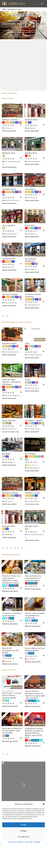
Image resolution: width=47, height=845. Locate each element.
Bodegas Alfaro (31, 120)
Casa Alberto (30, 189)
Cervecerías (40, 255)
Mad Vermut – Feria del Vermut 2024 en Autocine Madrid (11, 695)
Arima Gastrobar (9, 420)
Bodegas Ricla (31, 153)
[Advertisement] (23, 64)
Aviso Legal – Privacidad (16, 842)
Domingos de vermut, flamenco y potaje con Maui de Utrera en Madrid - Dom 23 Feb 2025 (34, 733)
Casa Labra (30, 225)
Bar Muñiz (6, 454)
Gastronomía (17, 572)
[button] (44, 804)
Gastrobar (18, 416)
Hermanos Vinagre (10, 294)
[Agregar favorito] (21, 125)
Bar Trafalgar (30, 454)
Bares (20, 116)
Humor (42, 687)
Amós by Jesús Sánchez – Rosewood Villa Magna (11, 382)
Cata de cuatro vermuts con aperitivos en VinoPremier (34, 615)
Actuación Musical (38, 724)
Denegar (23, 831)
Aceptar (23, 825)
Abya (27, 343)
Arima (27, 380)
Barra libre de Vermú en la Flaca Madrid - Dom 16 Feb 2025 (12, 731)
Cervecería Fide (8, 259)
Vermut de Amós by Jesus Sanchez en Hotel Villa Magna (33, 578)
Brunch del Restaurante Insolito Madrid (10, 650)
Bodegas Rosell (9, 189)
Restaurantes (40, 185)
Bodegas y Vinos (38, 149)
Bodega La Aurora (32, 493)
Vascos (42, 376)
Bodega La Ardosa (10, 120)
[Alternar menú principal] (42, 3)
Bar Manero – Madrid (33, 420)
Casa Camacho (8, 225)
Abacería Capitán (9, 343)
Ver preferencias (23, 837)
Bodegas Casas (9, 153)
